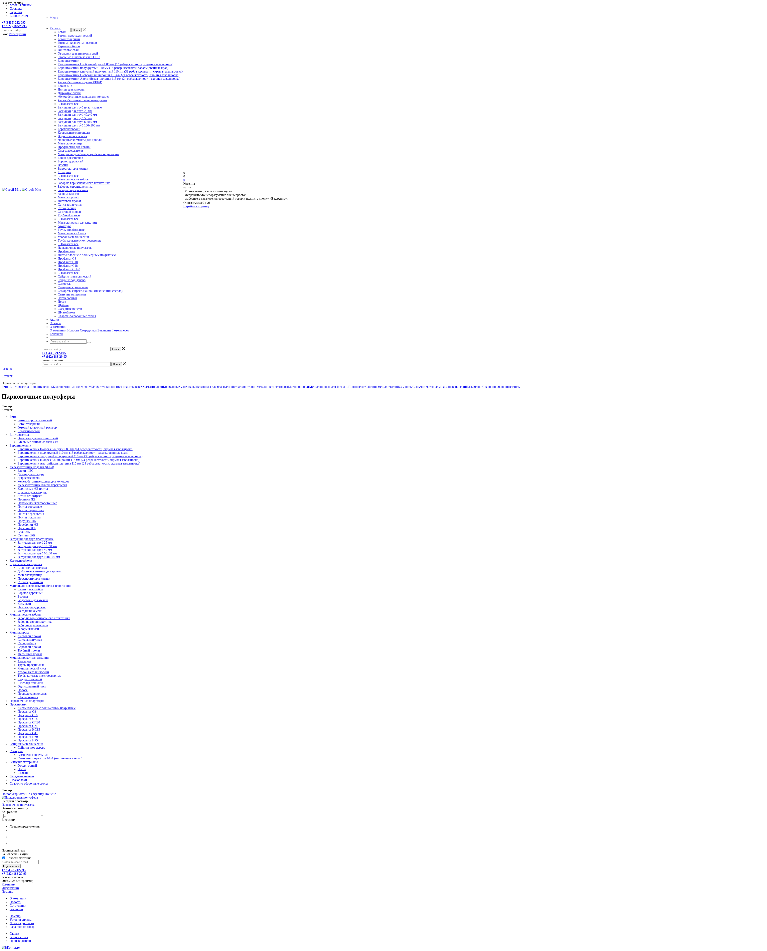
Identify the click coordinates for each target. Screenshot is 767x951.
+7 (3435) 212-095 (14, 22)
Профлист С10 (68, 262)
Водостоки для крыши (73, 168)
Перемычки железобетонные (37, 503)
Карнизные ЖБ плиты (33, 488)
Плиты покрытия (29, 517)
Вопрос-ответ (19, 937)
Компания (8, 884)
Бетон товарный (69, 39)
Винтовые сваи (68, 50)
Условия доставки (22, 923)
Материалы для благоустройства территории (88, 154)
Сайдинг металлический (74, 276)
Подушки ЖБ (27, 521)
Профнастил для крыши (74, 147)
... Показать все (68, 103)
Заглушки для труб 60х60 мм (77, 121)
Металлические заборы (73, 179)
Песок (62, 301)
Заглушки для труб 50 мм (75, 118)
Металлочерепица (70, 143)
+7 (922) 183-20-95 (14, 26)
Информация (10, 888)
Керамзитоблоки (69, 129)
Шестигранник (28, 697)
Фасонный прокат (30, 654)
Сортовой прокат (69, 211)
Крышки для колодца (32, 492)
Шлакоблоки (66, 312)
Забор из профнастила (73, 190)
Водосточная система (72, 136)
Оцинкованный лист (32, 686)
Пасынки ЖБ (27, 499)
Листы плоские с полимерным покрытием (87, 255)
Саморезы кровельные (73, 287)
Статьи (14, 933)
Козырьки (64, 172)
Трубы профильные (71, 229)
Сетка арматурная (70, 204)
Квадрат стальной (30, 679)
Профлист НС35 (29, 729)
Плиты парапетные (31, 510)
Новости (73, 330)
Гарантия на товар (22, 926)
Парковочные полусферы (75, 247)
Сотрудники (88, 330)
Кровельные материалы (74, 132)
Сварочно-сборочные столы (77, 316)
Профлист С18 (68, 265)
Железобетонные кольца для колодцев (83, 96)
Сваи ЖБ (24, 531)
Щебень (63, 305)
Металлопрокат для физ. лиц (77, 222)
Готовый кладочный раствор (77, 42)
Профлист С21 (28, 726)
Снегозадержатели (70, 150)
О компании (58, 330)
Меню (54, 17)
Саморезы (64, 283)
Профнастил (66, 251)
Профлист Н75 (28, 740)
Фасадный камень (30, 611)
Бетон (62, 32)
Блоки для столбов (70, 157)
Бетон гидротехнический (75, 35)
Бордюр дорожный (70, 161)
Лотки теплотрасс (30, 495)
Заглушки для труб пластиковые (80, 107)
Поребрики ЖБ (28, 524)
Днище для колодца (71, 89)
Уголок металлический (73, 237)
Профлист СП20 (69, 269)
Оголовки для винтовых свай (78, 53)
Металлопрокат (68, 197)
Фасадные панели (70, 308)
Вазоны (63, 165)
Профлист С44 (28, 733)
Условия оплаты (21, 919)
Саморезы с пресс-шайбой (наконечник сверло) (90, 290)
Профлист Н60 (28, 736)
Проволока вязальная (32, 693)
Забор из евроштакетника (75, 186)
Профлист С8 (67, 258)
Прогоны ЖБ (27, 528)
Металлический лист (72, 233)
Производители (20, 940)
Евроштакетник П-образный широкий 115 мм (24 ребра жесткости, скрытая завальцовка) (118, 75)
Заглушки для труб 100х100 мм (79, 125)
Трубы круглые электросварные (79, 240)
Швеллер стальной (30, 682)
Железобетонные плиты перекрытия (82, 100)
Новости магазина (18, 858)
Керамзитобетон (69, 46)
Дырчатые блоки (69, 93)
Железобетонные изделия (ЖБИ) (80, 82)
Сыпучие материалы (72, 294)
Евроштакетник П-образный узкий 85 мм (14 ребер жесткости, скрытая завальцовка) (115, 64)
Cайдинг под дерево (71, 280)
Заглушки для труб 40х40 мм (77, 114)
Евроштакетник (68, 60)
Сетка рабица (67, 208)
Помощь (7, 891)
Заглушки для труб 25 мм (75, 111)
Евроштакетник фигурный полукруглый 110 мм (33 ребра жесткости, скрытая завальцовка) (120, 71)
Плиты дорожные (30, 506)
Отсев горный (67, 298)
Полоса (23, 690)
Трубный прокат (69, 215)
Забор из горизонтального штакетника (84, 183)
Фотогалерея (120, 330)
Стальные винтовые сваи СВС (79, 57)
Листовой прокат (69, 201)
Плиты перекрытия (31, 513)
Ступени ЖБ (26, 535)
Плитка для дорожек (32, 607)
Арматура (64, 226)
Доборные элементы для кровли (80, 139)
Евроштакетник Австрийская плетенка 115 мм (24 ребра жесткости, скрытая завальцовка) (119, 78)
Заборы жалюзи (68, 193)
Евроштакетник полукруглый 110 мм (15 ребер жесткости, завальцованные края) (113, 68)
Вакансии (104, 330)
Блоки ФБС (66, 86)
